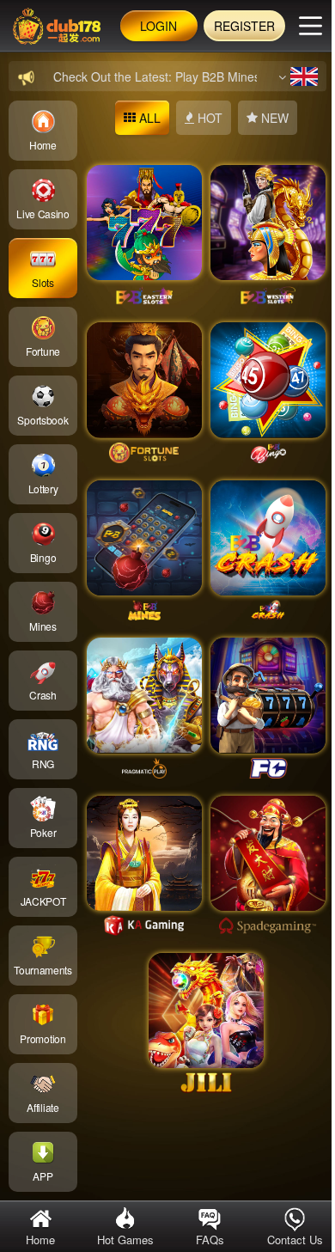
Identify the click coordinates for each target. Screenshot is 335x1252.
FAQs (210, 1239)
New (273, 117)
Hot (208, 117)
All (148, 117)
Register (244, 25)
